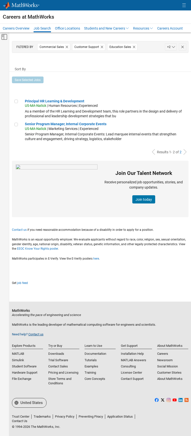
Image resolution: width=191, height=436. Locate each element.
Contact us (19, 230)
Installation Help (132, 354)
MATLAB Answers (133, 360)
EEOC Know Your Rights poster (37, 248)
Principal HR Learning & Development (54, 101)
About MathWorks (170, 379)
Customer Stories (169, 372)
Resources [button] (141, 28)
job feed (22, 283)
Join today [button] (144, 199)
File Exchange (21, 379)
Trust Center (20, 416)
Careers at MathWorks (28, 17)
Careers (162, 354)
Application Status (120, 416)
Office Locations (67, 28)
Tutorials (91, 360)
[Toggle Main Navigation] (184, 5)
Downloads (56, 354)
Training (90, 372)
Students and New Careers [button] (104, 28)
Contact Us (19, 421)
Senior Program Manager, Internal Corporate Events (65, 124)
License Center (131, 372)
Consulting (128, 366)
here (96, 258)
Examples (91, 366)
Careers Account (170, 28)
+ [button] (169, 47)
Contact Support (132, 379)
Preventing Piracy (91, 416)
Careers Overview (16, 28)
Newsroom (165, 360)
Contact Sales (58, 366)
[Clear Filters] (182, 47)
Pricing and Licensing (63, 372)
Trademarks (42, 416)
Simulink (18, 360)
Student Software (24, 366)
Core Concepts (95, 379)
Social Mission (167, 366)
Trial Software (58, 360)
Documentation (95, 354)
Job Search (42, 28)
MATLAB (18, 354)
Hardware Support (24, 372)
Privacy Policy (64, 416)
